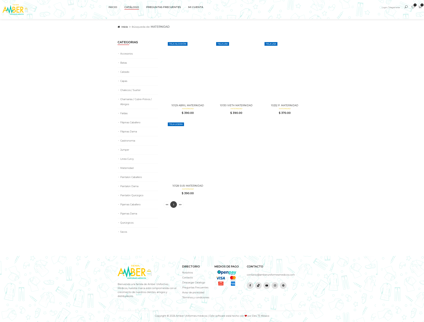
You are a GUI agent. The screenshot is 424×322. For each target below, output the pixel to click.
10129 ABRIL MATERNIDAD (187, 105)
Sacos (123, 231)
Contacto (187, 277)
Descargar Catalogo (193, 282)
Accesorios (126, 53)
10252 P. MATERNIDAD (284, 105)
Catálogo (131, 7)
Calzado (124, 71)
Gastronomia (127, 140)
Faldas (124, 113)
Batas (123, 62)
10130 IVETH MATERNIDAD (236, 105)
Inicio (112, 7)
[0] (413, 7)
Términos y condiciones (195, 297)
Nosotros (187, 272)
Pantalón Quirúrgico (131, 195)
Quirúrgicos (126, 222)
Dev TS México (260, 315)
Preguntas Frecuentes (163, 7)
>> (180, 204)
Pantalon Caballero (131, 177)
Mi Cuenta (195, 7)
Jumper (124, 149)
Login (384, 7)
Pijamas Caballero (130, 204)
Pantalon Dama (129, 186)
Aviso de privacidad (193, 292)
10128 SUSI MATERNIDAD (187, 185)
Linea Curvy (127, 158)
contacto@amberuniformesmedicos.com (271, 274)
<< (167, 204)
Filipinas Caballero (130, 122)
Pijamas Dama (128, 213)
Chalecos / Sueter (130, 90)
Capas (123, 81)
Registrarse (394, 7)
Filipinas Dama (128, 131)
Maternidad (126, 168)
